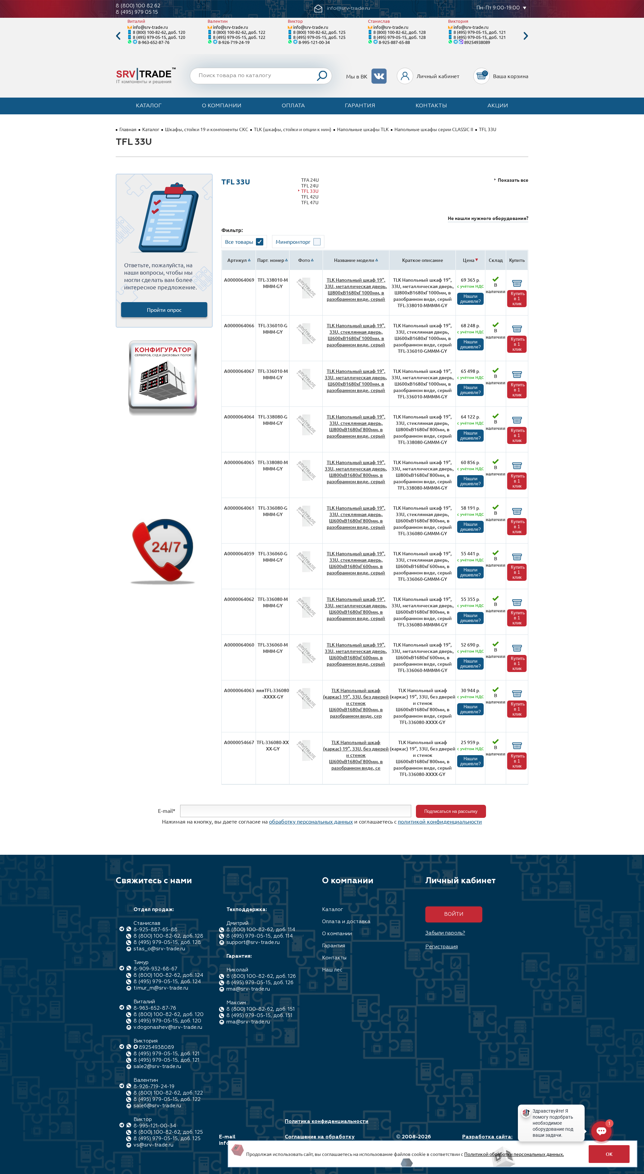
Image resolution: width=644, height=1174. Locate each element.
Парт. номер (270, 260)
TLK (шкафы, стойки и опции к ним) (292, 129)
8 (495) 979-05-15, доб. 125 (319, 37)
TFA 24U (310, 180)
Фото (304, 260)
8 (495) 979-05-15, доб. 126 (259, 982)
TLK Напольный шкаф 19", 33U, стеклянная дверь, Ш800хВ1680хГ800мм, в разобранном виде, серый (356, 426)
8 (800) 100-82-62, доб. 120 (159, 32)
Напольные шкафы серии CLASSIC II (433, 129)
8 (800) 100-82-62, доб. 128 (399, 32)
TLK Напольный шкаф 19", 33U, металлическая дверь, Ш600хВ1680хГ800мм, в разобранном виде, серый (356, 608)
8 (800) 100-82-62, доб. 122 (239, 32)
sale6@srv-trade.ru (157, 1105)
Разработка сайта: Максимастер (487, 1140)
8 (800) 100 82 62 (138, 5)
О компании (221, 106)
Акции (497, 106)
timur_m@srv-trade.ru (160, 988)
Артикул (237, 260)
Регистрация (441, 946)
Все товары (239, 241)
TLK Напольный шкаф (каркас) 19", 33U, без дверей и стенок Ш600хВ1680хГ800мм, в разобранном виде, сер (356, 703)
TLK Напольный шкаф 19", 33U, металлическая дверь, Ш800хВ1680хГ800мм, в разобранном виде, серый (356, 472)
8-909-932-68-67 (155, 968)
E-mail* (166, 810)
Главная (128, 129)
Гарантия (360, 106)
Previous (118, 36)
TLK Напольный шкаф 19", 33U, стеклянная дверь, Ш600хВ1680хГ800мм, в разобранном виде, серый (356, 517)
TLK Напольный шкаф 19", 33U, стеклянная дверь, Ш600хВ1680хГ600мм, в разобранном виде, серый (356, 563)
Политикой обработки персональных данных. (514, 1154)
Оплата (293, 106)
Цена (468, 260)
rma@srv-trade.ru (248, 989)
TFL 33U (310, 191)
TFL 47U (310, 202)
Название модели (354, 260)
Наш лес (332, 969)
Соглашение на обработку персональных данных (320, 1140)
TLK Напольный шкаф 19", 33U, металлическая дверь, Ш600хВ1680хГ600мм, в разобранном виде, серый (356, 654)
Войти (453, 914)
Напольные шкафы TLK (363, 129)
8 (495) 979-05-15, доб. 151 (259, 1015)
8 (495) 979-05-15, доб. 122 (239, 37)
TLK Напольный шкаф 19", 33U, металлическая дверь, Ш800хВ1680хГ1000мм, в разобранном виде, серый (356, 289)
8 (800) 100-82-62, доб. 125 (319, 32)
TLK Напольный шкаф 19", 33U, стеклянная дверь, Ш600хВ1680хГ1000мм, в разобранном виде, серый (356, 335)
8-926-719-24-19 (234, 42)
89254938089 (477, 42)
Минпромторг (293, 241)
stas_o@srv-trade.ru (159, 948)
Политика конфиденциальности (326, 1121)
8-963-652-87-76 (153, 42)
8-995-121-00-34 (314, 42)
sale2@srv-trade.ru (157, 1066)
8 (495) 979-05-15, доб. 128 (399, 37)
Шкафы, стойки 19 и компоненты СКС (206, 129)
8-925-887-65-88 (394, 42)
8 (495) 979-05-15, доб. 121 (479, 32)
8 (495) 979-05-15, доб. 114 (259, 936)
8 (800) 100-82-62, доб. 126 (261, 976)
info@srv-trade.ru (150, 27)
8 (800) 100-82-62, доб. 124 (168, 975)
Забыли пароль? (445, 933)
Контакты (431, 106)
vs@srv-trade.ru (153, 1145)
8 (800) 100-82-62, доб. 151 (260, 1009)
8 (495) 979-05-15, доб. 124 (167, 981)
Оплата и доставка (346, 921)
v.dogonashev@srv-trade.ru (167, 1027)
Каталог (149, 106)
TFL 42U (310, 197)
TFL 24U (310, 185)
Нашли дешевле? (470, 299)
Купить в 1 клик (518, 298)
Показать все (513, 180)
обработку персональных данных (311, 821)
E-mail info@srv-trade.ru (242, 1140)
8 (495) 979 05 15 (137, 12)
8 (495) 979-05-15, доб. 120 (159, 37)
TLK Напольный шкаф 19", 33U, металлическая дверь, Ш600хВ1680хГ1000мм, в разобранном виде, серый (356, 380)
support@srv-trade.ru (253, 942)
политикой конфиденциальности (440, 821)
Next (526, 36)
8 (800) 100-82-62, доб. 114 (260, 929)
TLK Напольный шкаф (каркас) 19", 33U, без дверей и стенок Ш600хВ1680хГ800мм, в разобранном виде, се (356, 755)
